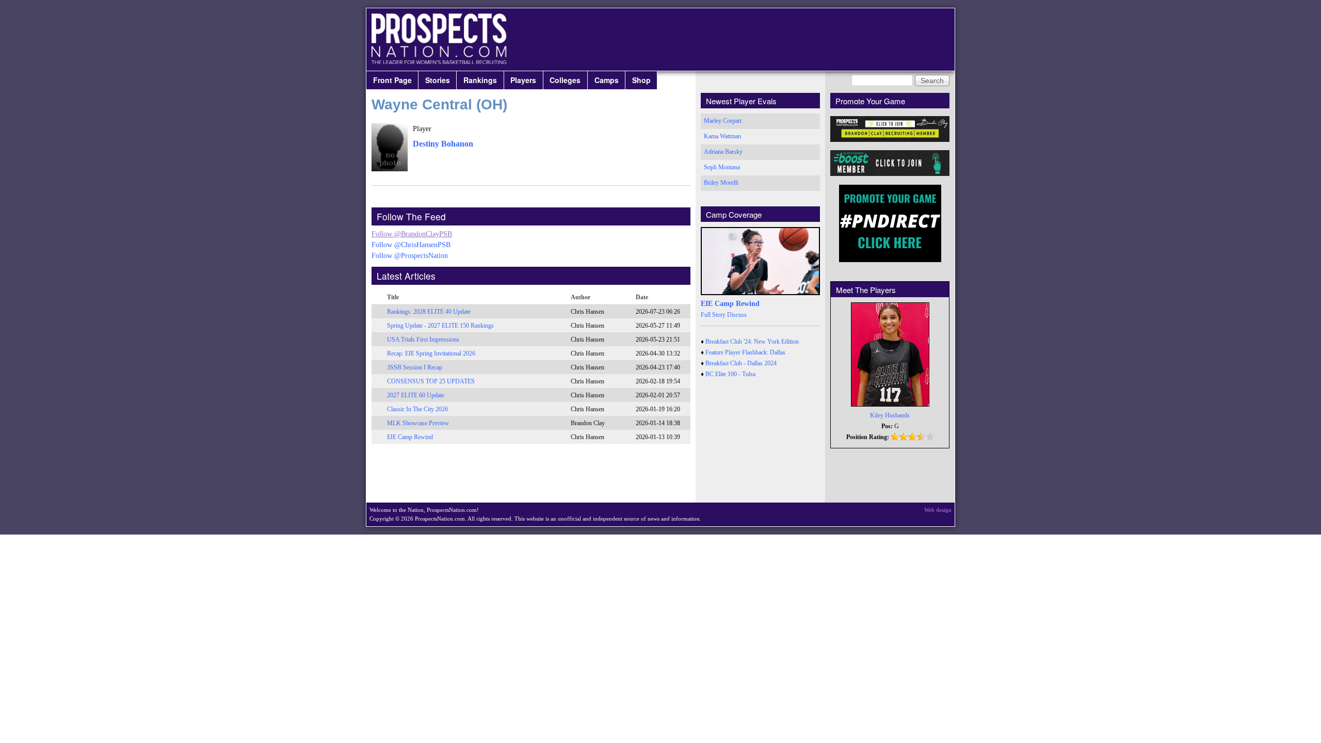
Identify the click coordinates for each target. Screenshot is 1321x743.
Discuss (737, 314)
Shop (641, 80)
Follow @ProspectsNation (410, 256)
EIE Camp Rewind (410, 437)
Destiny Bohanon (443, 143)
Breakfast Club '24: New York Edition (752, 341)
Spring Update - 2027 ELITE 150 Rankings (440, 325)
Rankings (480, 80)
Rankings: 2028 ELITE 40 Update (429, 311)
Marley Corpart (723, 120)
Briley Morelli (721, 182)
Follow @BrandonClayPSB (412, 234)
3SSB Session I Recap (414, 367)
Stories (437, 80)
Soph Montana (722, 167)
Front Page (392, 80)
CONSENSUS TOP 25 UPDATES (431, 381)
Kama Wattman (722, 136)
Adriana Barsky (723, 151)
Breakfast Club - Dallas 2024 (741, 363)
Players (523, 80)
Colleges (565, 80)
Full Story (713, 314)
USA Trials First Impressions (423, 339)
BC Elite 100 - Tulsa (730, 374)
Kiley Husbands (890, 415)
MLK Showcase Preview (418, 423)
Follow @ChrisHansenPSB (411, 245)
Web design (938, 510)
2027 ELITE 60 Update (415, 395)
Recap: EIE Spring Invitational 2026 (431, 353)
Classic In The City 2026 (417, 409)
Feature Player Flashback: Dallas (745, 352)
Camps (606, 80)
